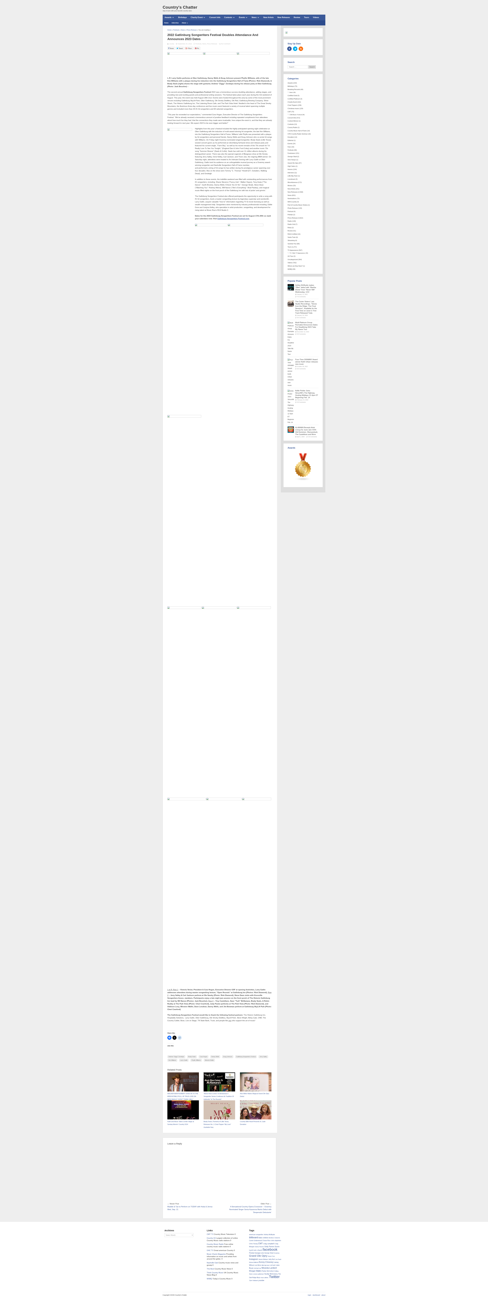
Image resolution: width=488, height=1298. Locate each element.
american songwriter (256, 1234)
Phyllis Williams (196, 1060)
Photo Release (293, 208)
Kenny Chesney (266, 1262)
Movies (290, 185)
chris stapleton (276, 1240)
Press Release (212, 44)
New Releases (283, 17)
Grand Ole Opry (293, 163)
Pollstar (290, 215)
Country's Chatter (180, 7)
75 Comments (301, 296)
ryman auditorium (258, 1274)
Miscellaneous (293, 182)
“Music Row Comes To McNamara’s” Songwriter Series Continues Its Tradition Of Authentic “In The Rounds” (219, 1096)
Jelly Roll (271, 1259)
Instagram (253, 1259)
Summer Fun (292, 244)
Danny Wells (215, 1056)
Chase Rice (266, 1240)
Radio (290, 221)
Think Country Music (215, 1273)
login (309, 1295)
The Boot (210, 1269)
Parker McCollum (268, 1271)
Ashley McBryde (269, 1234)
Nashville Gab (212, 1263)
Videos (316, 17)
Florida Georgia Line (256, 1253)
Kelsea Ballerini (253, 1262)
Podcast (290, 211)
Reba (289, 228)
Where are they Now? (295, 266)
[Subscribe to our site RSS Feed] (301, 49)
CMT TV (210, 1234)
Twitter (274, 1277)
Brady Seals (192, 1056)
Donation (291, 137)
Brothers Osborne (274, 1238)
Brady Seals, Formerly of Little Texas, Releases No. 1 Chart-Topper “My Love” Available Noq (217, 1124)
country (171, 44)
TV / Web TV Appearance (297, 253)
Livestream (291, 179)
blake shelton (263, 1238)
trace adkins (264, 1277)
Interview (291, 173)
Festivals (198, 44)
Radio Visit (291, 224)
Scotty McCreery (271, 1274)
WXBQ (290, 269)
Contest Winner (293, 121)
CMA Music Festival (295, 114)
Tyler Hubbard (253, 1280)
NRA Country (292, 202)
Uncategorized (293, 259)
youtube (261, 1280)
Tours (306, 17)
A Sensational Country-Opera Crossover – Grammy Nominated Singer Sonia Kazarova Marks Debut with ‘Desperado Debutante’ (250, 1209)
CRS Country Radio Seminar (298, 134)
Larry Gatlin (183, 1060)
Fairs (289, 147)
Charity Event (197, 17)
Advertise (175, 23)
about (323, 1295)
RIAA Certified (292, 234)
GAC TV (210, 1250)
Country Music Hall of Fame (297, 131)
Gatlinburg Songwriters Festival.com (233, 219)
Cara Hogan (203, 1056)
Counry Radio (292, 127)
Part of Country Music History (298, 205)
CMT (289, 112)
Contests (228, 17)
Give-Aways (292, 160)
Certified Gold (292, 95)
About (184, 23)
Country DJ (211, 1238)
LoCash (272, 1265)
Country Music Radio (215, 1244)
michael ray (257, 1268)
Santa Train (292, 237)
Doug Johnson (227, 1056)
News (254, 17)
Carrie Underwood (255, 1240)
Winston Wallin (209, 1060)
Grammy (276, 1253)
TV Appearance (293, 250)
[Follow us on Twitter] (295, 49)
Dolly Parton (269, 1247)
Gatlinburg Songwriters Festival (246, 1056)
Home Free (271, 1256)
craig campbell (268, 1244)
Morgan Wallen (255, 1271)
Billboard (253, 1237)
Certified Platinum (294, 99)
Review (297, 17)
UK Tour (290, 256)
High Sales (291, 166)
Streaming (291, 240)
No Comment (225, 44)
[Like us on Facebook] (289, 49)
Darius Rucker (259, 1246)
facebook (270, 1249)
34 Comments (301, 402)
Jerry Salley (263, 1056)
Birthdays (182, 17)
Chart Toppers (292, 105)
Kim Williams (172, 1060)
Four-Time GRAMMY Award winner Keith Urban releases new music (306, 362)
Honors (290, 169)
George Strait (292, 156)
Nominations (292, 198)
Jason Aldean (263, 1259)
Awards (168, 17)
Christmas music (293, 108)
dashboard (316, 1295)
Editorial (290, 140)
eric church (258, 1250)
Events (242, 17)
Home (166, 23)
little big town (265, 1265)
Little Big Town (293, 176)
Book (291, 92)
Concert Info (214, 17)
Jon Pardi (278, 1259)
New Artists (268, 17)
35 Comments (301, 317)
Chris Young (253, 1244)
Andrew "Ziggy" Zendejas (176, 1056)
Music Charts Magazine (216, 1254)
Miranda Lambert (269, 1268)
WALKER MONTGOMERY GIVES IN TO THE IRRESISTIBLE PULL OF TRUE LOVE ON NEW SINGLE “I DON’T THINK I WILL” (182, 1096)
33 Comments (312, 436)
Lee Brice (258, 1265)
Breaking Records (294, 89)
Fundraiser (291, 153)
